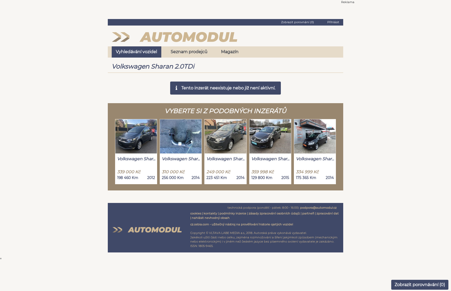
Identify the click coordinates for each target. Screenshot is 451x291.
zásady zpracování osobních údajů (274, 213)
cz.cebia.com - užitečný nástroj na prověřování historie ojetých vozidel (241, 224)
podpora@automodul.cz (318, 207)
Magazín (230, 51)
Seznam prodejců (189, 51)
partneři (308, 213)
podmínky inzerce (232, 213)
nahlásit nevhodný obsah (211, 218)
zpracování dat (328, 213)
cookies (195, 213)
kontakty (210, 213)
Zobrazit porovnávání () (420, 284)
